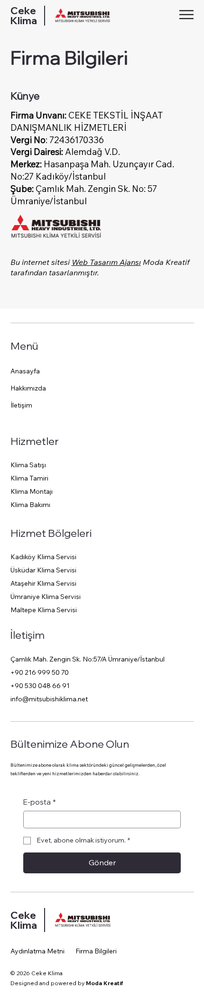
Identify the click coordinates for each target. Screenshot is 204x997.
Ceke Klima (23, 15)
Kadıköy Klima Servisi (43, 557)
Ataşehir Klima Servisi (43, 583)
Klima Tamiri (29, 478)
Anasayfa (25, 371)
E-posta (39, 802)
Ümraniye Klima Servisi (45, 596)
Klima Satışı (28, 465)
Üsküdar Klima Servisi (43, 570)
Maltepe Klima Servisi (43, 610)
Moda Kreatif (104, 983)
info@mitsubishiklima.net (49, 699)
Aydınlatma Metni (37, 951)
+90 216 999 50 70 (39, 672)
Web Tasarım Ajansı (106, 262)
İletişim (21, 405)
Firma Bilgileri (96, 951)
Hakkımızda (28, 388)
